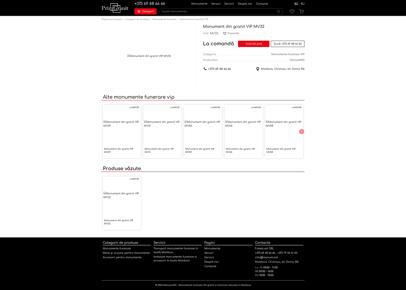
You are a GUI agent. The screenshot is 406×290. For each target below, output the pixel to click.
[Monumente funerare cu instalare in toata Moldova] (115, 8)
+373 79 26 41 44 (287, 253)
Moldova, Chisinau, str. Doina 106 (282, 69)
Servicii (229, 3)
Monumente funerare (164, 19)
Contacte (262, 3)
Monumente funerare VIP (194, 19)
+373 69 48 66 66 (149, 4)
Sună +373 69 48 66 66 (287, 43)
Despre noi (245, 3)
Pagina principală (111, 19)
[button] (301, 131)
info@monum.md (266, 257)
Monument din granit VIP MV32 (233, 26)
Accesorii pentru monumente (122, 257)
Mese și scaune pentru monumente (126, 253)
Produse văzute (121, 168)
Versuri (215, 3)
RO (296, 3)
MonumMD (297, 60)
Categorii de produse (137, 19)
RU (302, 3)
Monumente (199, 3)
